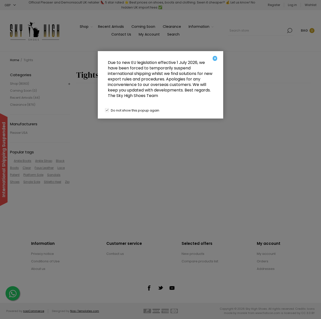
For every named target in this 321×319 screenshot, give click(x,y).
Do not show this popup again (135, 110)
